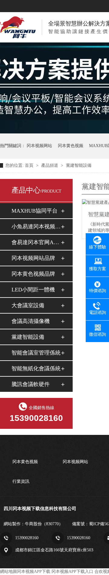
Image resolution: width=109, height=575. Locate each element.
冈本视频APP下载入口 (72, 571)
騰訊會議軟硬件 (31, 384)
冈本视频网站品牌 (33, 258)
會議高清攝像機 (31, 321)
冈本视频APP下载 (33, 571)
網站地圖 (8, 571)
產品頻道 (50, 165)
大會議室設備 (28, 305)
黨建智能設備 (78, 165)
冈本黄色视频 (70, 145)
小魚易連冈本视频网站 (36, 227)
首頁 (30, 165)
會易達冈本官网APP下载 (36, 242)
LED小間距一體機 (33, 290)
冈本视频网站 (39, 145)
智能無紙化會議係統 (36, 368)
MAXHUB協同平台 (35, 211)
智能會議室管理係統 (36, 353)
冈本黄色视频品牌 (33, 274)
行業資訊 (20, 481)
